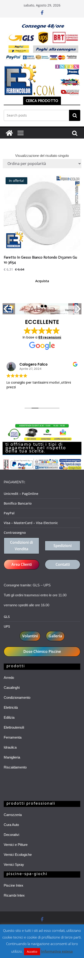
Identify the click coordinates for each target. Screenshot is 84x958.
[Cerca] (74, 115)
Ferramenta (12, 737)
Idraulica (10, 747)
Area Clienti (21, 564)
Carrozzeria (13, 815)
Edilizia (9, 717)
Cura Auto (11, 825)
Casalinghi (12, 687)
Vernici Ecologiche (18, 855)
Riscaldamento (15, 767)
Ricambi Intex (14, 895)
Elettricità (11, 707)
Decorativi (11, 835)
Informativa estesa (57, 951)
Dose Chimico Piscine (42, 651)
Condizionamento (17, 697)
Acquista (42, 281)
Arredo (9, 678)
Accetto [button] (32, 951)
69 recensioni (49, 337)
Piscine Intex (13, 885)
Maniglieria (12, 757)
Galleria (55, 636)
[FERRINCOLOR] (9, 133)
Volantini (30, 636)
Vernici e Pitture (16, 845)
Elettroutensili (14, 727)
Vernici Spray (14, 864)
